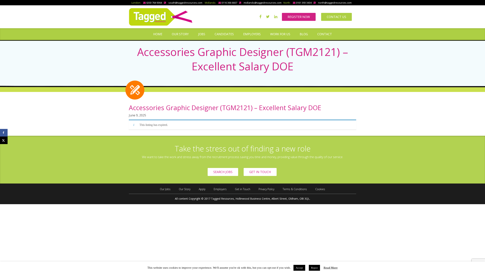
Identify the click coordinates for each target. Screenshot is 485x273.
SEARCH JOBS (222, 172)
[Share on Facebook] (4, 132)
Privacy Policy (266, 189)
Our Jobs (165, 189)
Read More (331, 267)
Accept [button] (299, 267)
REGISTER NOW (299, 17)
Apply (202, 189)
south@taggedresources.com (185, 2)
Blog (304, 34)
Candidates (224, 34)
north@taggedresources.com (335, 2)
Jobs (201, 34)
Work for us (280, 34)
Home (157, 34)
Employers (252, 34)
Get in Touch (242, 189)
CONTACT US (336, 17)
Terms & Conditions (295, 189)
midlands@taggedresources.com (263, 2)
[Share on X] (4, 140)
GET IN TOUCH (260, 172)
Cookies (320, 189)
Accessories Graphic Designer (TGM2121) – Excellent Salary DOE (225, 107)
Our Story (180, 34)
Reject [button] (314, 267)
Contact (324, 34)
